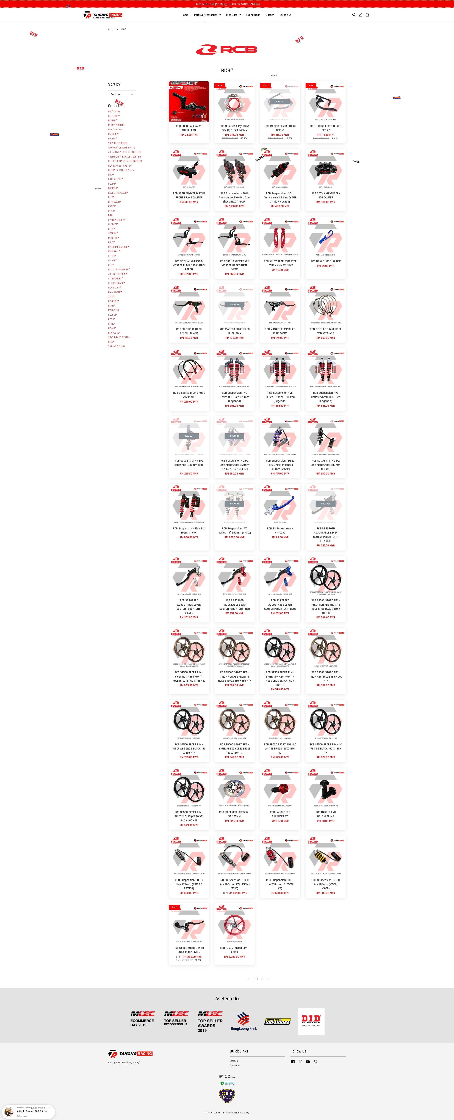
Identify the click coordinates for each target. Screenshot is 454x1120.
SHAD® (111, 211)
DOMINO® (112, 120)
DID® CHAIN (114, 111)
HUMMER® (113, 224)
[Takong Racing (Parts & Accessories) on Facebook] (292, 1063)
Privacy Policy (228, 1112)
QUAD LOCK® (114, 287)
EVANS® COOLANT (117, 220)
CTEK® (111, 229)
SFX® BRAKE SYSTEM (119, 337)
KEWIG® (112, 328)
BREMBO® (113, 188)
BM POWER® (114, 202)
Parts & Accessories (205, 15)
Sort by (114, 84)
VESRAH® (113, 233)
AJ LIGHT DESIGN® (117, 274)
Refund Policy (242, 1112)
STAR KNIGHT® (115, 278)
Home (185, 15)
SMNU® (111, 323)
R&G (110, 215)
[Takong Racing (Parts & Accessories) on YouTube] (307, 1063)
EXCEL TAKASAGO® (118, 193)
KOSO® (111, 319)
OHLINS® (112, 138)
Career (270, 15)
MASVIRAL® (114, 251)
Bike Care (231, 15)
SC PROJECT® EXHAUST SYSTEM (125, 161)
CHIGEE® (112, 260)
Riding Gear (253, 15)
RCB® (111, 265)
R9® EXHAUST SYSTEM (120, 165)
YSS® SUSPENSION (117, 143)
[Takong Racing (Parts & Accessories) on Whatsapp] (315, 1063)
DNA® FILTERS (115, 129)
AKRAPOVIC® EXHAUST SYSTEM (124, 152)
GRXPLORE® (114, 333)
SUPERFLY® (114, 116)
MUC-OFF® (113, 238)
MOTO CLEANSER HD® (119, 269)
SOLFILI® (112, 314)
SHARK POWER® (116, 283)
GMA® (111, 342)
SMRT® (111, 305)
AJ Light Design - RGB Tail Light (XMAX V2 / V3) (32, 1110)
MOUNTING (113, 310)
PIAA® (111, 174)
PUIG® (111, 197)
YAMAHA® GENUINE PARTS (121, 147)
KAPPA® (112, 206)
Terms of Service (212, 1112)
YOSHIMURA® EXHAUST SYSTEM (124, 156)
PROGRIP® (113, 134)
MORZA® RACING (116, 125)
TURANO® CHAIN (116, 346)
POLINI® (112, 184)
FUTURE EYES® (115, 179)
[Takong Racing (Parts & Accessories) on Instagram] (300, 1063)
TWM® (111, 296)
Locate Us (285, 15)
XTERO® (112, 256)
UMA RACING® (115, 292)
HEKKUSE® (113, 301)
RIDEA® (111, 242)
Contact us (235, 1065)
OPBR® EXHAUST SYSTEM (121, 170)
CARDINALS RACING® (118, 247)
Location (234, 1061)
